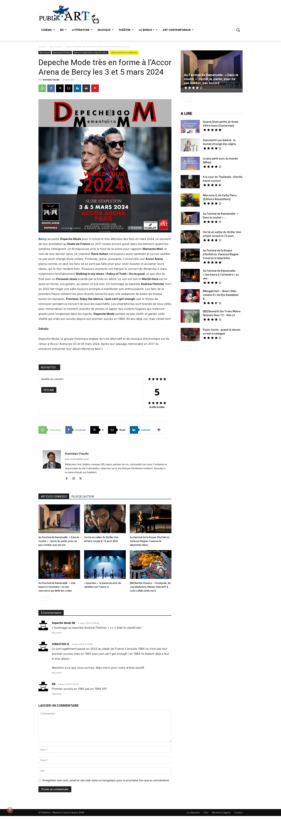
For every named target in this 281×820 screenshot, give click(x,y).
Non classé (55, 46)
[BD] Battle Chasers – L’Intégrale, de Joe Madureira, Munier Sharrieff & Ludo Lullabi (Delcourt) (150, 587)
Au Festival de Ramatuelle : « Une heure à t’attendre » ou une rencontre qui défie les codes (56, 587)
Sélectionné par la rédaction (124, 52)
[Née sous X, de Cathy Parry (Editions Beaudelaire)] (190, 200)
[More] (159, 430)
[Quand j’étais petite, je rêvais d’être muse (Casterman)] (190, 127)
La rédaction (193, 812)
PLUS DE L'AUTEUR (82, 496)
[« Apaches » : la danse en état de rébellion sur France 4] (105, 565)
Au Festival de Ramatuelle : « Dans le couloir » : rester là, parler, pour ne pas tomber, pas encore (58, 541)
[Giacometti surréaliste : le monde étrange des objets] (190, 145)
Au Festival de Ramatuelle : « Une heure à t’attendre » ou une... (221, 274)
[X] (60, 88)
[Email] (68, 88)
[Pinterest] (95, 88)
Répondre (56, 632)
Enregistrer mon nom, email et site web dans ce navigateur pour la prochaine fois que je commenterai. (106, 780)
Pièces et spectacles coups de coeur (90, 52)
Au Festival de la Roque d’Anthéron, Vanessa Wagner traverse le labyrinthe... (221, 254)
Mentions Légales (221, 812)
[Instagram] (75, 478)
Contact (238, 812)
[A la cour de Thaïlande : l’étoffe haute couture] (190, 182)
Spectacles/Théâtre (62, 52)
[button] (238, 29)
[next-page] (47, 598)
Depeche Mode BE (63, 623)
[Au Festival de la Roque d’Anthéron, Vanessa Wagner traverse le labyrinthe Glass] (150, 519)
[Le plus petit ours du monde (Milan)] (190, 164)
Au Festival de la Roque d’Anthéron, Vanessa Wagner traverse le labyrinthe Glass (150, 541)
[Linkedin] (77, 88)
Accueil (42, 46)
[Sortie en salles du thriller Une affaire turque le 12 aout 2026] (105, 519)
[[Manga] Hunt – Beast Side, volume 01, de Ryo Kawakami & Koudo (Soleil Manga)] (190, 296)
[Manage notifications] (10, 810)
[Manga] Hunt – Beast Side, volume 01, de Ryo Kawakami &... (220, 295)
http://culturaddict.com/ (77, 459)
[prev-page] (40, 598)
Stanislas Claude (51, 79)
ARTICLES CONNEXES (54, 496)
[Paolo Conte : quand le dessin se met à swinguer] (190, 335)
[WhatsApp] (42, 88)
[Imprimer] (86, 88)
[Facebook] (51, 88)
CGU (205, 812)
